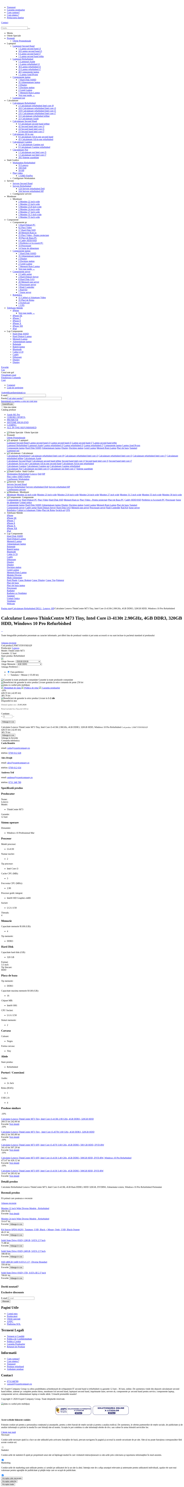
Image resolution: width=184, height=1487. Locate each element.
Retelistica (17, 295)
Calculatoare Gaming (22, 142)
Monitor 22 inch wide (29, 201)
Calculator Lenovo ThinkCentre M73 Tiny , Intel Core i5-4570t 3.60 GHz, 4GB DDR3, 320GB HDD (47, 1132)
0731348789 (12, 1381)
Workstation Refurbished (24, 162)
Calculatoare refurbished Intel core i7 (37, 113)
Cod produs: (6, 645)
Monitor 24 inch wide (29, 209)
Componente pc (14, 500)
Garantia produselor (16, 10)
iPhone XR (18, 326)
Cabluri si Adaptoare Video (32, 297)
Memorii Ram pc (27, 232)
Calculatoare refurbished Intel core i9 (36, 105)
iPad (15, 328)
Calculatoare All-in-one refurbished (35, 139)
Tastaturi (133, 448)
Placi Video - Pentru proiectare (33, 235)
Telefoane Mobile (15, 308)
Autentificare (7, 392)
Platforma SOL (14, 1324)
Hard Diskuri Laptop (22, 336)
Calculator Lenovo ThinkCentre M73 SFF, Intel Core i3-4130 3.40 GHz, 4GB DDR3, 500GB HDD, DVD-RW (52, 1171)
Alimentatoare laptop (29, 82)
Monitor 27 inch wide (29, 212)
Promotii (11, 38)
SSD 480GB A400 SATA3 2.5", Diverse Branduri (24, 1262)
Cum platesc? (13, 15)
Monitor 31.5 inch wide (30, 214)
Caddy (16, 354)
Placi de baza (123, 448)
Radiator (11, 590)
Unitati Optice (13, 598)
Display (22, 85)
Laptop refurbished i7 (29, 69)
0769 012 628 (14, 753)
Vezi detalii (14, 1124)
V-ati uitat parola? (15, 398)
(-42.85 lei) (16, 693)
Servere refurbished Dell (31, 188)
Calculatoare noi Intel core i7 (32, 155)
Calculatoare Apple (28, 118)
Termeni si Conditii (15, 1336)
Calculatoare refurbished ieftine (34, 116)
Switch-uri (24, 302)
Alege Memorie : (9, 664)
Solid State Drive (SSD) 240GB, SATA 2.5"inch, (23, 1251)
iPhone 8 (17, 321)
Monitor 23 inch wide (29, 204)
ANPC (10, 1321)
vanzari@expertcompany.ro (19, 1384)
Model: (4, 650)
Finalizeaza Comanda (11, 377)
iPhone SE (17, 315)
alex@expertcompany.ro (18, 763)
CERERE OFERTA (16, 417)
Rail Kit (22, 289)
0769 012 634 (14, 767)
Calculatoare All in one (23, 134)
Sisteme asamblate (28, 157)
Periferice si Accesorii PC (30, 243)
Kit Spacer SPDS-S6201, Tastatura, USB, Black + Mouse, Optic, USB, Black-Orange (40, 1229)
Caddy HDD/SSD (27, 240)
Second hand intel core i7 (31, 131)
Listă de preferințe (15, 387)
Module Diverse (14, 575)
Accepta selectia (9, 1481)
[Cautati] (29, 28)
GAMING (12, 425)
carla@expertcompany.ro (18, 748)
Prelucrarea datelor (15, 17)
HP (21, 170)
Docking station (26, 87)
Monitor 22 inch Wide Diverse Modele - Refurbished (25, 1208)
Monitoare (11, 494)
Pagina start (6, 608)
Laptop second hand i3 (29, 48)
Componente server (21, 271)
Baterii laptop (19, 347)
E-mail (4, 395)
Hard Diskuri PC (27, 225)
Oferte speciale (13, 1319)
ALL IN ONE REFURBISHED (22, 427)
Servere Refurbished (22, 186)
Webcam (11, 603)
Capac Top (51, 580)
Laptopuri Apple (26, 61)
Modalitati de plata (12, 688)
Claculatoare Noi (20, 149)
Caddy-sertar (25, 274)
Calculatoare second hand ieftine (34, 124)
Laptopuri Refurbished (23, 59)
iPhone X (17, 323)
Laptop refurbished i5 (29, 67)
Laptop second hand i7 (29, 54)
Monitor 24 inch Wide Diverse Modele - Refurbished (25, 1219)
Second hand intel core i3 (31, 126)
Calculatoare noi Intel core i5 (32, 152)
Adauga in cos (8, 722)
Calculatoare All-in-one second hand (35, 137)
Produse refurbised (15, 1366)
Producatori (12, 1316)
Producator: (6, 648)
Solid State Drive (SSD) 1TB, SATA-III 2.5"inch (23, 1273)
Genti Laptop (25, 90)
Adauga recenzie (8, 643)
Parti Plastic (12, 580)
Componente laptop (28, 72)
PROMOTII (12, 420)
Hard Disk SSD (27, 230)
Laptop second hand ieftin (31, 56)
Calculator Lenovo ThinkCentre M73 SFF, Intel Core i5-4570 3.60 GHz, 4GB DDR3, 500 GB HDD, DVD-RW (52, 1145)
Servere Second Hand (22, 183)
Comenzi (11, 385)
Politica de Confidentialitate (19, 1339)
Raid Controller (26, 287)
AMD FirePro (25, 175)
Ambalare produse (15, 1369)
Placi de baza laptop (16, 585)
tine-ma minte (10, 407)
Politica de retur (31, 688)
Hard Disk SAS (26, 279)
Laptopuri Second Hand (23, 46)
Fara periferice (17, 672)
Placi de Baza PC (27, 238)
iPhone (16, 310)
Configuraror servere (16, 489)
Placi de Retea (26, 300)
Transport (11, 7)
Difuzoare (17, 357)
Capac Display (38, 580)
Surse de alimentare (28, 248)
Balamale (17, 344)
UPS (21, 305)
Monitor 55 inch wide (29, 217)
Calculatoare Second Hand (25, 121)
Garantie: (5, 653)
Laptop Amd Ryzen (28, 74)
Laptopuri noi (19, 98)
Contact (4, 22)
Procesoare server (27, 284)
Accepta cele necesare (11, 1478)
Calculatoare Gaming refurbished (34, 147)
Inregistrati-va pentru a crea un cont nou (19, 401)
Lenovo (23, 165)
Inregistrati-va (19, 392)
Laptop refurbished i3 (29, 64)
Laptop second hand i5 (30, 51)
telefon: (4, 753)
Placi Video (25, 227)
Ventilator (11, 601)
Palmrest (60, 580)
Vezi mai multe (26, 95)
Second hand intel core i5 (31, 129)
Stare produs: (7, 656)
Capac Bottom (24, 580)
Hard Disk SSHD (27, 79)
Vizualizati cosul (8, 375)
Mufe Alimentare (14, 577)
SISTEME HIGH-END (18, 422)
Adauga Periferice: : (10, 667)
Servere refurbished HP (31, 191)
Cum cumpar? (13, 12)
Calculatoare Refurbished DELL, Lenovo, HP (33, 608)
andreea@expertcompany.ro (20, 777)
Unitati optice (26, 502)
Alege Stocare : (8, 661)
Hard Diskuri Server (28, 277)
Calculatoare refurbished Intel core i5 (37, 111)
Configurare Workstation (18, 479)
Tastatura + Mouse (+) (24, 675)
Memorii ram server (28, 282)
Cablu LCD (18, 352)
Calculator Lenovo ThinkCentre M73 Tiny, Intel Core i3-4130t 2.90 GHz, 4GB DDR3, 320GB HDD (47, 1119)
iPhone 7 (17, 318)
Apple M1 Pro (13, 414)
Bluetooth (17, 349)
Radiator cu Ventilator (17, 593)
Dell (22, 168)
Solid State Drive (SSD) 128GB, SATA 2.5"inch (23, 1240)
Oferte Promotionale (22, 41)
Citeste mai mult (8, 1432)
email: (4, 748)
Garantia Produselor (16, 1344)
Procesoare (24, 245)
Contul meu (12, 1313)
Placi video (18, 173)
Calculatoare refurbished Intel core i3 (37, 108)
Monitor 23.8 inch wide (30, 207)
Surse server (24, 292)
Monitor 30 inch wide (172, 494)
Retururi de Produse (16, 1346)
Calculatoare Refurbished (24, 103)
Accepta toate (8, 1484)
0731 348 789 (14, 782)
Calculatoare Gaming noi (31, 144)
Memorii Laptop (20, 339)
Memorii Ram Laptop (29, 92)
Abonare (5, 1301)
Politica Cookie (14, 1341)
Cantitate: (5, 713)
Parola (4, 398)
